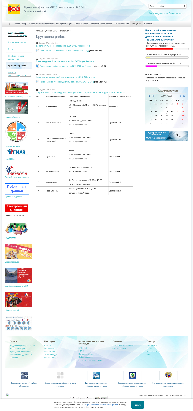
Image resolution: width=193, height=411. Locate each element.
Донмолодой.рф (12, 262)
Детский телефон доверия (17, 177)
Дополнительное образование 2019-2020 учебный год (63, 46)
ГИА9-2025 (9, 159)
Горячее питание (12, 146)
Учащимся (64, 31)
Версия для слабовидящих (166, 13)
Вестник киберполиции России (18, 97)
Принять (137, 404)
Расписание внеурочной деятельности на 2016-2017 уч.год (65, 77)
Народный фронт (12, 117)
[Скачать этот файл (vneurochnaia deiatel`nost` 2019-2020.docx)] (38, 67)
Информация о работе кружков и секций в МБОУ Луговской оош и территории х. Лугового (80, 92)
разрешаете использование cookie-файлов (101, 405)
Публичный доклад (13, 197)
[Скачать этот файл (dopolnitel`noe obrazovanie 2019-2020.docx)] (38, 51)
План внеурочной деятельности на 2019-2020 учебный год (65, 61)
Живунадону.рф (12, 310)
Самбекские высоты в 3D (16, 286)
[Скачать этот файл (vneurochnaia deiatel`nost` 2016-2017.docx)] (38, 83)
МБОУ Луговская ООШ (47, 31)
